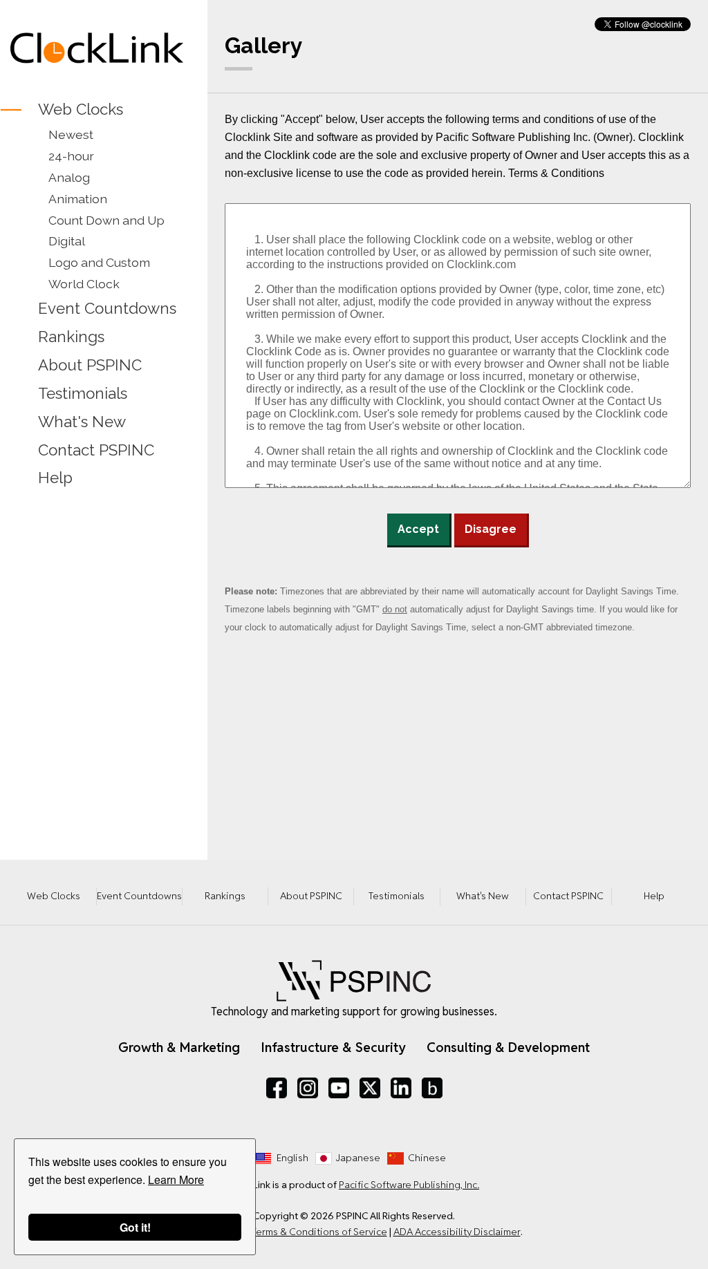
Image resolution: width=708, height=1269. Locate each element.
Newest (70, 134)
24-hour (71, 156)
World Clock (84, 283)
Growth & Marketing (179, 1047)
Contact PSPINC (96, 450)
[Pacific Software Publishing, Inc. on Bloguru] (432, 1088)
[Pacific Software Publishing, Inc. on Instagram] (307, 1088)
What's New (82, 422)
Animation (77, 198)
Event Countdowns (107, 308)
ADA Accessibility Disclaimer (457, 1231)
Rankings (71, 337)
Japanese (358, 1158)
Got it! (135, 1227)
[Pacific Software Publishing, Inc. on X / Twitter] (370, 1088)
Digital (66, 241)
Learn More (176, 1179)
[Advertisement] (97, 587)
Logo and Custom (99, 262)
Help (55, 478)
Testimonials (82, 393)
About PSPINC (90, 365)
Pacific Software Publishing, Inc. (409, 1184)
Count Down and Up (106, 220)
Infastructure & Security (333, 1047)
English (292, 1158)
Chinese (427, 1158)
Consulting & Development (508, 1047)
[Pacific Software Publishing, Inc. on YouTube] (338, 1088)
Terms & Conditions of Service (319, 1231)
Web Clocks (80, 109)
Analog (69, 177)
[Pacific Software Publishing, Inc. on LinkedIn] (401, 1088)
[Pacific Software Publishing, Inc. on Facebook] (276, 1088)
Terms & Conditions (556, 173)
